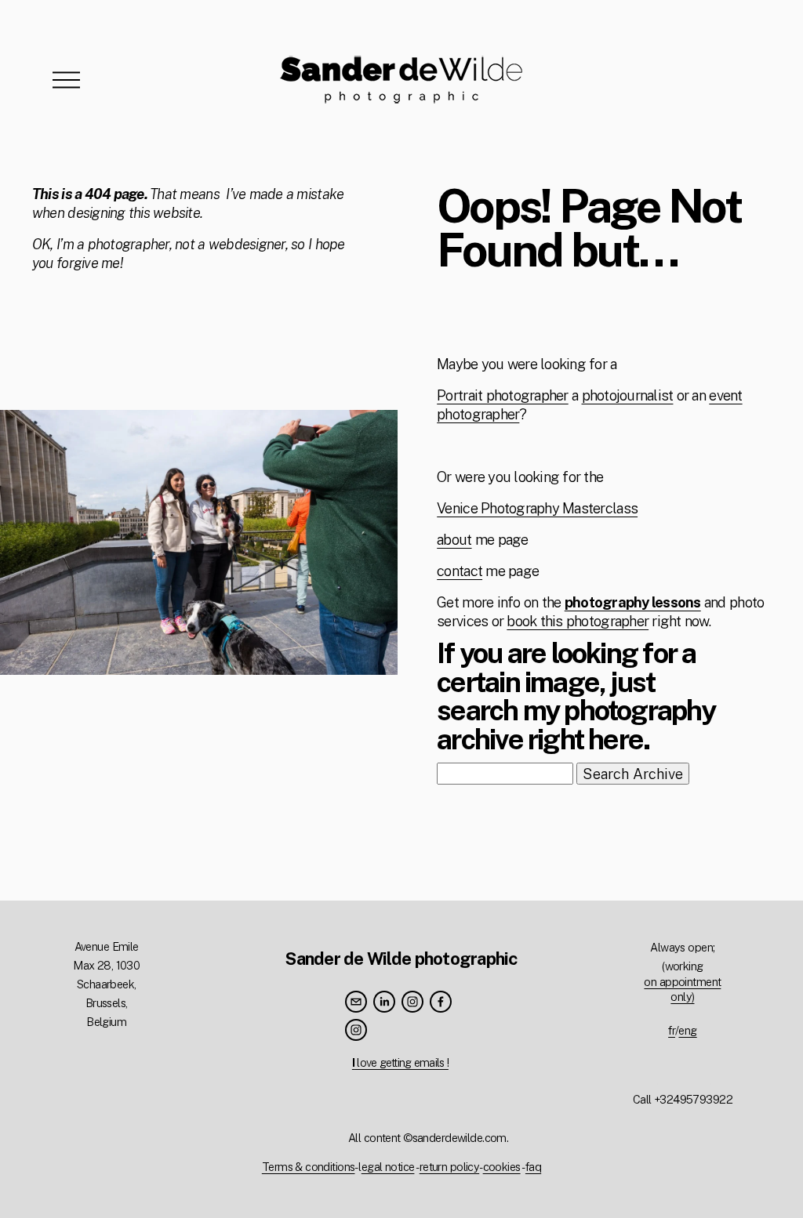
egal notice (388, 1166)
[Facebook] (441, 1002)
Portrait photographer (503, 395)
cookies (502, 1166)
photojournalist (628, 395)
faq (533, 1166)
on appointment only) (682, 989)
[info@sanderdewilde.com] (356, 1002)
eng (687, 1030)
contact (459, 570)
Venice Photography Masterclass (537, 508)
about (454, 539)
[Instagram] (412, 1002)
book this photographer (578, 620)
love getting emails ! (400, 1062)
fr (671, 1030)
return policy (450, 1166)
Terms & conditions (308, 1166)
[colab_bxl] (356, 1030)
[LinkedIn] (384, 1002)
